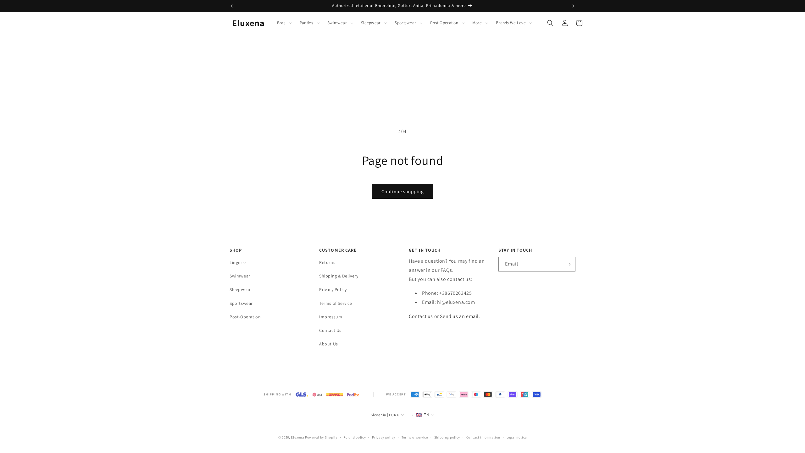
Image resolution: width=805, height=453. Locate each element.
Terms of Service (335, 303)
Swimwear (337, 22)
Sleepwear (370, 22)
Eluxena (297, 437)
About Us (328, 344)
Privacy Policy (333, 289)
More (477, 22)
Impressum (330, 317)
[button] (285, 23)
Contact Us (330, 330)
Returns (327, 262)
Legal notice (517, 437)
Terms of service (415, 437)
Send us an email (459, 316)
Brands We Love (511, 22)
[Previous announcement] (232, 6)
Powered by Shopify (321, 437)
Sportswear (405, 22)
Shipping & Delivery (338, 276)
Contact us (421, 316)
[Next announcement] (573, 6)
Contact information (483, 437)
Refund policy (354, 437)
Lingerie (238, 262)
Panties (306, 22)
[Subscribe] (568, 264)
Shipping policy (447, 437)
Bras (281, 22)
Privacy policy (383, 437)
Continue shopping (402, 191)
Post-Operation (444, 22)
